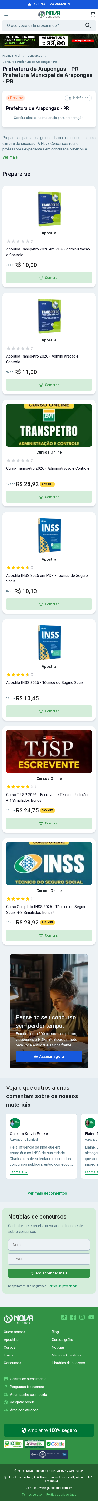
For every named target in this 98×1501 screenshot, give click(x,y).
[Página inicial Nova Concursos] (18, 1319)
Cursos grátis (62, 1339)
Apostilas (11, 1339)
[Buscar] (90, 25)
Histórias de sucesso (68, 1363)
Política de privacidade (63, 1286)
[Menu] (6, 14)
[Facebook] (73, 1317)
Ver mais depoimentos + (49, 1193)
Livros (8, 1355)
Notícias (58, 1347)
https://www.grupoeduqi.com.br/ (51, 1488)
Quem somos (14, 1332)
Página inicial (11, 55)
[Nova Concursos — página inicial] (49, 14)
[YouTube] (91, 1317)
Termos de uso (32, 1494)
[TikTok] (64, 1317)
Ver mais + (11, 157)
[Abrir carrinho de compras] (93, 14)
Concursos (35, 55)
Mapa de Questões (66, 1355)
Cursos (9, 1347)
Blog (55, 1332)
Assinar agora (51, 1056)
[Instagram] (82, 1317)
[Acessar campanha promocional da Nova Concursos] (49, 41)
